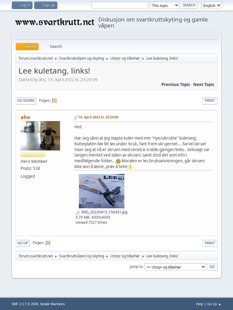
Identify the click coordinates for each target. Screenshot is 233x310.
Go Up (22, 243)
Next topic (203, 84)
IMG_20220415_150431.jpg (103, 212)
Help (199, 304)
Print (210, 100)
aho (25, 117)
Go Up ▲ (214, 304)
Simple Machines (52, 304)
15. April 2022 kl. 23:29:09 (98, 117)
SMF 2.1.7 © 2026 (25, 304)
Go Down (25, 100)
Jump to (136, 266)
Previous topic (175, 84)
